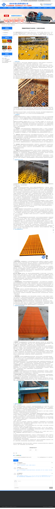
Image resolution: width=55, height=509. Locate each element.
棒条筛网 (3, 506)
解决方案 (45, 7)
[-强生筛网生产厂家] (17, 4)
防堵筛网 (22, 7)
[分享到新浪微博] (19, 455)
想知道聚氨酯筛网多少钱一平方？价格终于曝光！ (46, 457)
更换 (22, 342)
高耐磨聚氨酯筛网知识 (6, 30)
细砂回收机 (11, 496)
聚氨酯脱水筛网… (4, 505)
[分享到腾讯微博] (20, 455)
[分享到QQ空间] (16, 455)
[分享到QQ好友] (18, 455)
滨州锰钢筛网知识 (5, 32)
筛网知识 (33, 7)
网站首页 (4, 7)
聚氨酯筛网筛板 (10, 7)
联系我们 (51, 7)
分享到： (15, 455)
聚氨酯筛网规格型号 (18, 32)
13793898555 (53, 225)
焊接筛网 (27, 7)
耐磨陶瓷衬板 (7, 496)
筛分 (18, 139)
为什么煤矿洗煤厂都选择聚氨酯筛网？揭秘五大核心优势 (23, 457)
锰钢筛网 (16, 7)
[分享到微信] (17, 455)
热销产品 (39, 7)
